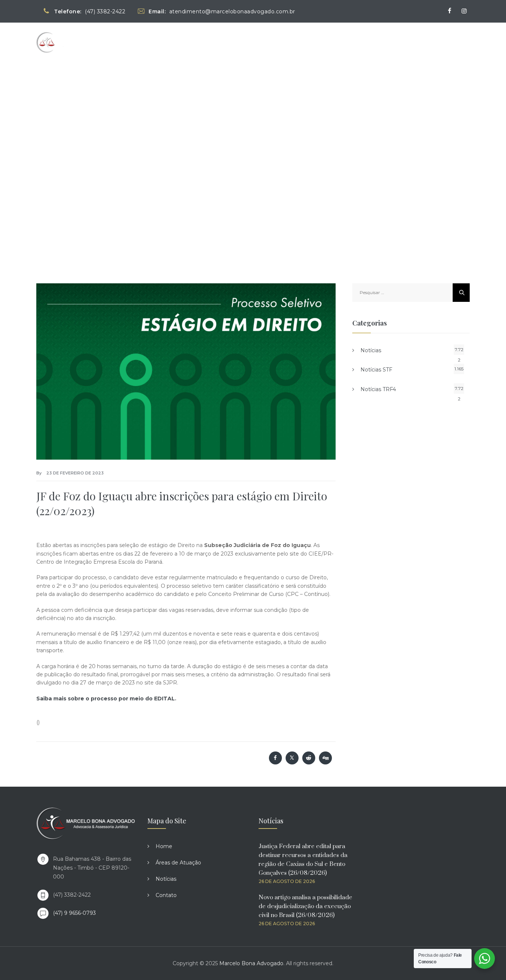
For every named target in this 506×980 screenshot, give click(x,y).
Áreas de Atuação (364, 42)
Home (319, 42)
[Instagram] (464, 11)
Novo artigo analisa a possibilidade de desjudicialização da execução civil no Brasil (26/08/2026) (305, 906)
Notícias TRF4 (378, 389)
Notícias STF (376, 369)
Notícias (412, 42)
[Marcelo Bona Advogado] (68, 42)
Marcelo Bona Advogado (251, 963)
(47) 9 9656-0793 (74, 913)
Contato (448, 42)
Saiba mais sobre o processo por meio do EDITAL (105, 698)
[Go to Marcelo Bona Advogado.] (184, 154)
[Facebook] (449, 11)
